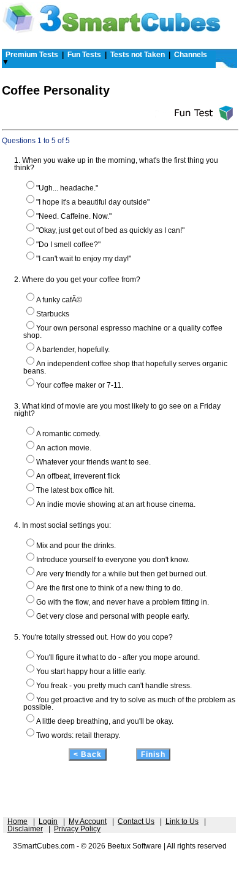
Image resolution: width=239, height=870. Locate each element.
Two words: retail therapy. (78, 735)
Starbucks (52, 314)
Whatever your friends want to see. (93, 462)
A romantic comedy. (68, 433)
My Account (88, 821)
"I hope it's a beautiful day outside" (93, 202)
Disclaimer (25, 829)
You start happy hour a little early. (91, 671)
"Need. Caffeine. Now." (74, 216)
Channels (190, 54)
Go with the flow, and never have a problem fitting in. (122, 602)
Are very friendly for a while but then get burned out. (121, 574)
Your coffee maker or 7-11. (79, 385)
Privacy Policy (77, 829)
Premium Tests (32, 54)
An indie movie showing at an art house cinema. (115, 504)
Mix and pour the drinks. (76, 545)
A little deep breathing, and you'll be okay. (104, 721)
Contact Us (136, 821)
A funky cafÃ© (59, 300)
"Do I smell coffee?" (68, 244)
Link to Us (182, 821)
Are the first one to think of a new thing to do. (109, 588)
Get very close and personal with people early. (112, 616)
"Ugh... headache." (67, 188)
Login (48, 821)
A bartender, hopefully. (73, 349)
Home (17, 821)
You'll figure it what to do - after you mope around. (118, 657)
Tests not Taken (137, 54)
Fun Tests (84, 54)
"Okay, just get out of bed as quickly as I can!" (110, 230)
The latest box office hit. (75, 490)
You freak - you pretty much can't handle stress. (114, 685)
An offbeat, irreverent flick (78, 476)
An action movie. (63, 448)
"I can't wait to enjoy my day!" (83, 258)
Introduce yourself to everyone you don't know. (112, 559)
